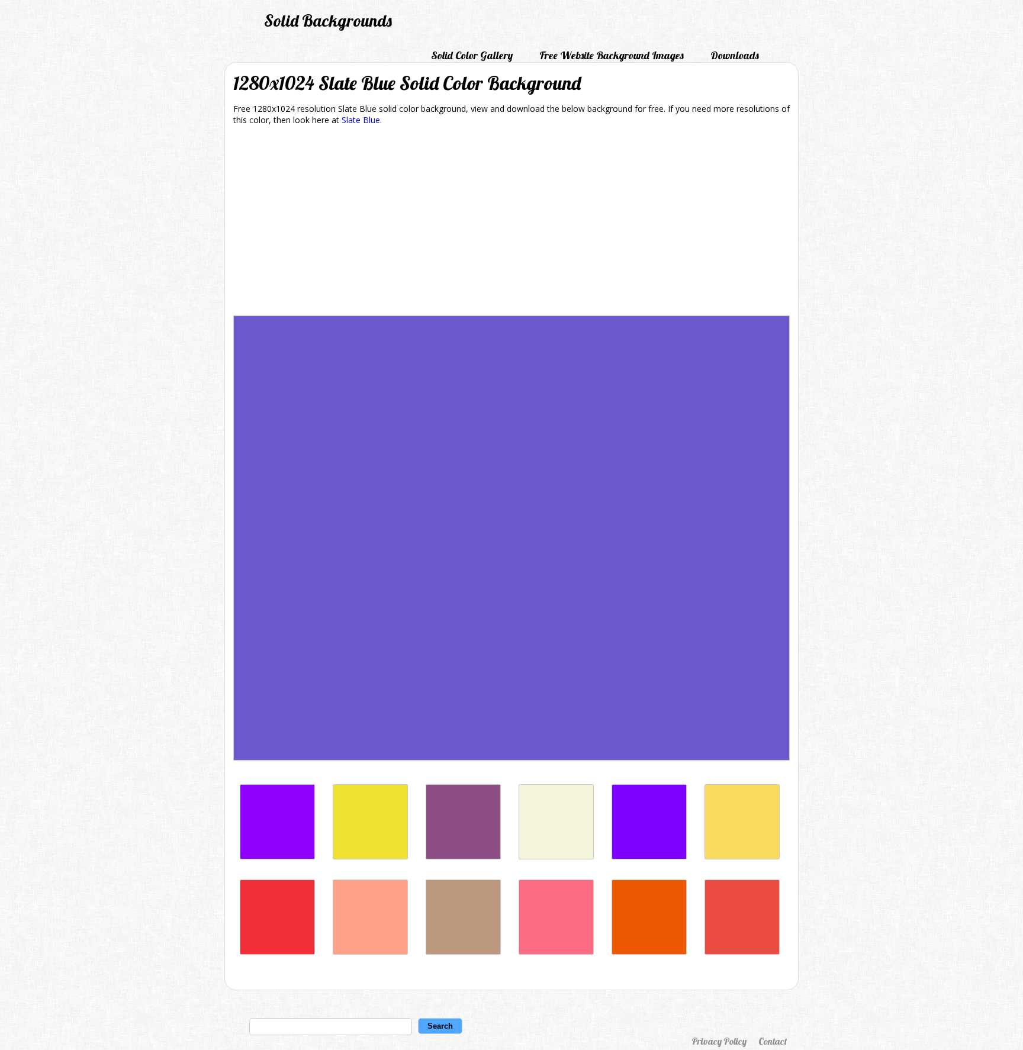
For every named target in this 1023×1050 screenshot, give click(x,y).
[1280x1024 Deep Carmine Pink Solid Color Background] (277, 951)
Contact (772, 1041)
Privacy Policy (719, 1041)
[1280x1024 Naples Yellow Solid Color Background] (742, 856)
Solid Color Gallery (472, 55)
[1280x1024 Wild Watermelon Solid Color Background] (556, 951)
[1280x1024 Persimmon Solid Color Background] (649, 951)
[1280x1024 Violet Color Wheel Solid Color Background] (649, 856)
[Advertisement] (511, 222)
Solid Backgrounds (328, 20)
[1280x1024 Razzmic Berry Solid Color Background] (463, 856)
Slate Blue (361, 119)
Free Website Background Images (611, 55)
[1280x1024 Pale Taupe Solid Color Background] (463, 951)
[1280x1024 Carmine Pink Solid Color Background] (742, 951)
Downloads (734, 55)
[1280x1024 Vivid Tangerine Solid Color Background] (370, 951)
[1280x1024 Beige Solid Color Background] (556, 856)
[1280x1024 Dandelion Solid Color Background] (370, 856)
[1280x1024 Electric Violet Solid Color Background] (277, 856)
